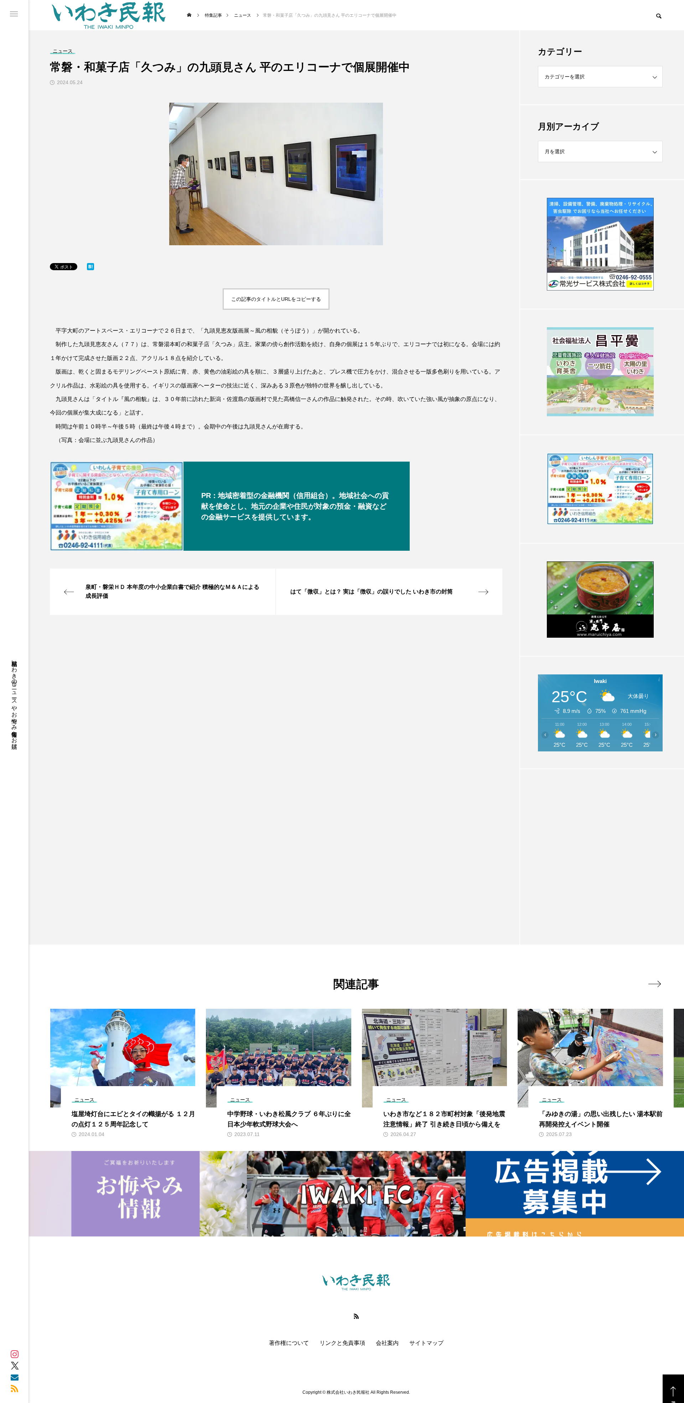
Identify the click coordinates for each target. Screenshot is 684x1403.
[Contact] (15, 1377)
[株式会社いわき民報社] (109, 15)
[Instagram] (15, 1354)
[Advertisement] (600, 839)
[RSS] (15, 1388)
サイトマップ (426, 1343)
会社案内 (387, 1343)
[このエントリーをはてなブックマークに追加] (90, 268)
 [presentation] (654, 984)
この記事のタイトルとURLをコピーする (276, 299)
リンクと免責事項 (342, 1343)
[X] (15, 1365)
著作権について (289, 1343)
